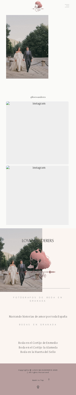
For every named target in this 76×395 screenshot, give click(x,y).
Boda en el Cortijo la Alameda (38, 348)
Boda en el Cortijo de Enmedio (38, 343)
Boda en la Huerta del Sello (38, 352)
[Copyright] (38, 387)
